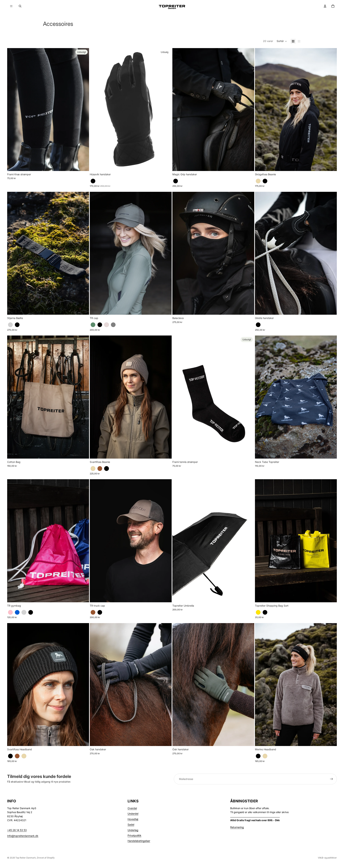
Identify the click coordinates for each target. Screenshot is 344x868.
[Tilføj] (248, 309)
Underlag (133, 830)
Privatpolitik (134, 835)
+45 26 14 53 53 (17, 830)
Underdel (133, 813)
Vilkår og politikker (327, 857)
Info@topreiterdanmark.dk (22, 835)
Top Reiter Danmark (25, 857)
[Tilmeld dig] (331, 779)
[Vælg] (166, 165)
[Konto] (325, 6)
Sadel (131, 824)
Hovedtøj (133, 819)
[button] (282, 41)
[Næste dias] (248, 109)
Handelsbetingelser (139, 840)
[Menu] (11, 6)
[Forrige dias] (177, 109)
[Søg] (20, 6)
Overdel (132, 808)
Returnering (237, 827)
